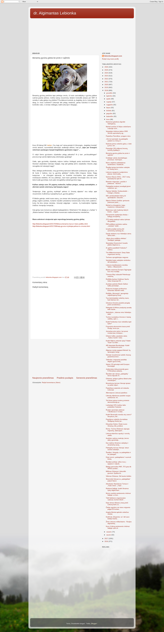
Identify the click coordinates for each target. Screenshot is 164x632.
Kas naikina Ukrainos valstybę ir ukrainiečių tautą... (117, 444)
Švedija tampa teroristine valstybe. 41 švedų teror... (118, 168)
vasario (109, 532)
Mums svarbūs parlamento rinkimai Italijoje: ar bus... (118, 494)
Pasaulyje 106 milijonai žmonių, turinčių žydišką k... (117, 149)
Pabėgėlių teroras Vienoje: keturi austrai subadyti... (117, 448)
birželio (109, 110)
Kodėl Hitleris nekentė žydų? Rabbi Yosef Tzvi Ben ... (118, 341)
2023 (107, 76)
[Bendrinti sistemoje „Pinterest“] (83, 277)
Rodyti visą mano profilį (110, 59)
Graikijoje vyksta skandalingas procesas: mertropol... (116, 159)
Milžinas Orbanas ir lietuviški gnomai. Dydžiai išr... (116, 472)
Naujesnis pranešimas (43, 378)
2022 (107, 79)
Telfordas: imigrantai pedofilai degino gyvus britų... (116, 360)
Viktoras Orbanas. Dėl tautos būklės (118, 476)
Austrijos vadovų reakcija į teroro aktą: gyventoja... (117, 439)
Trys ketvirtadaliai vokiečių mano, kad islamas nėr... (117, 299)
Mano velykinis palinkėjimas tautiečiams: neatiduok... (115, 163)
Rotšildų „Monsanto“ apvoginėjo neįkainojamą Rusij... (117, 294)
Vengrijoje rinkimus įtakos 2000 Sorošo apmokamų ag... (117, 132)
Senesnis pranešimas (86, 378)
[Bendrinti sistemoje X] (79, 277)
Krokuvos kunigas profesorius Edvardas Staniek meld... (116, 289)
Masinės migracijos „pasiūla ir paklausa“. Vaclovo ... (116, 182)
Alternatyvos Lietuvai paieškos (116, 393)
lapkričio (109, 96)
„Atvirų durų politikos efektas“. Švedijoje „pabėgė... (116, 239)
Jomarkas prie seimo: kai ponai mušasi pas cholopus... (117, 332)
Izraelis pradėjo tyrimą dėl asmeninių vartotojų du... (115, 230)
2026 (107, 67)
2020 (107, 84)
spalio (108, 99)
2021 (107, 82)
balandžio (110, 116)
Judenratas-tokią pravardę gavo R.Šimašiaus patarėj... (117, 370)
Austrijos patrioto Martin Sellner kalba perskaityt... (117, 285)
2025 (107, 70)
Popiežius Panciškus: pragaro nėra (118, 136)
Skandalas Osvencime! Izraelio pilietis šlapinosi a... (117, 244)
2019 (107, 87)
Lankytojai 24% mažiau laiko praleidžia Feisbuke (116, 406)
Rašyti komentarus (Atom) (51, 382)
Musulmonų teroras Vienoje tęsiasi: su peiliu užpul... (118, 384)
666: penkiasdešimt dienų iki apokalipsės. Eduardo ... (116, 196)
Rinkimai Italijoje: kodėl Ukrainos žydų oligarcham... (117, 489)
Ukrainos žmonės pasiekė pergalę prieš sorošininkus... (118, 304)
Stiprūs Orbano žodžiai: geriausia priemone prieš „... (117, 201)
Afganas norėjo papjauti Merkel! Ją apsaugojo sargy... (118, 351)
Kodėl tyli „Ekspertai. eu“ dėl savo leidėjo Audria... (117, 518)
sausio (108, 535)
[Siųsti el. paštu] (75, 277)
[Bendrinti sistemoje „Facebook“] (81, 277)
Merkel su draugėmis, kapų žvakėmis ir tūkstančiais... (116, 206)
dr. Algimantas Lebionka (54, 13)
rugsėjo (109, 102)
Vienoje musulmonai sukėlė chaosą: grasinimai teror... (118, 356)
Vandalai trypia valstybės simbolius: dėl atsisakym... (118, 261)
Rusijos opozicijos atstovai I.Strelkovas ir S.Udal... (115, 411)
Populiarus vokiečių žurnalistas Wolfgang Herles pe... (117, 420)
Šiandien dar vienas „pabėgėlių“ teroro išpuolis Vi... (117, 374)
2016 (107, 541)
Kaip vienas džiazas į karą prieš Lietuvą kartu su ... (117, 503)
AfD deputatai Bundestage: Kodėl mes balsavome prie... (117, 346)
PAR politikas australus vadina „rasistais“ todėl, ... (116, 225)
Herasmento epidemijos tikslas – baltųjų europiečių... (117, 215)
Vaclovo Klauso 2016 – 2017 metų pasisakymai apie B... (118, 177)
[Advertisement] (82, 34)
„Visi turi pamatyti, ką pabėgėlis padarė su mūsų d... (117, 140)
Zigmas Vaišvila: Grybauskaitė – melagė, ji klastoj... (117, 192)
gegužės (109, 113)
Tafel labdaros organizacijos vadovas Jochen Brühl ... (116, 499)
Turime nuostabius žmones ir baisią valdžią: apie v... (118, 318)
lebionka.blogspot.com (113, 56)
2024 (107, 73)
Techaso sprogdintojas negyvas (117, 257)
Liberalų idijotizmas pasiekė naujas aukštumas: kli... (118, 396)
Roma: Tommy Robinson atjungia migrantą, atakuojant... (117, 429)
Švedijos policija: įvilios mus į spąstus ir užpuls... (116, 463)
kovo (108, 119)
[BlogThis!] (77, 277)
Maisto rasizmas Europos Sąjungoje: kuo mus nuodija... (119, 270)
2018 (107, 90)
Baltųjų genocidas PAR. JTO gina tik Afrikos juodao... (118, 467)
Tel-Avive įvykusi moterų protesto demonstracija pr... (117, 401)
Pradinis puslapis (65, 378)
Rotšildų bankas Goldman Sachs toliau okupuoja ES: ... (117, 280)
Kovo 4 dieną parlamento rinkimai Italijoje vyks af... (118, 527)
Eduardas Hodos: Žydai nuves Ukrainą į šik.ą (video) (116, 425)
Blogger (94, 623)
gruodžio (109, 93)
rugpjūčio (109, 105)
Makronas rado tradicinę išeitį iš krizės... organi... (117, 211)
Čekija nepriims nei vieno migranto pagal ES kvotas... (118, 508)
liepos (108, 107)
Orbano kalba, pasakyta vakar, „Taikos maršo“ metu (116, 337)
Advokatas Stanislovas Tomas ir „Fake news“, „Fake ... (117, 484)
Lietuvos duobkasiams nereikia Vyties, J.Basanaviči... (117, 266)
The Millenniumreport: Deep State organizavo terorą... (118, 253)
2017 (107, 538)
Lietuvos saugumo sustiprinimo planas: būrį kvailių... (117, 173)
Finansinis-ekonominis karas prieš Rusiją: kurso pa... (118, 327)
